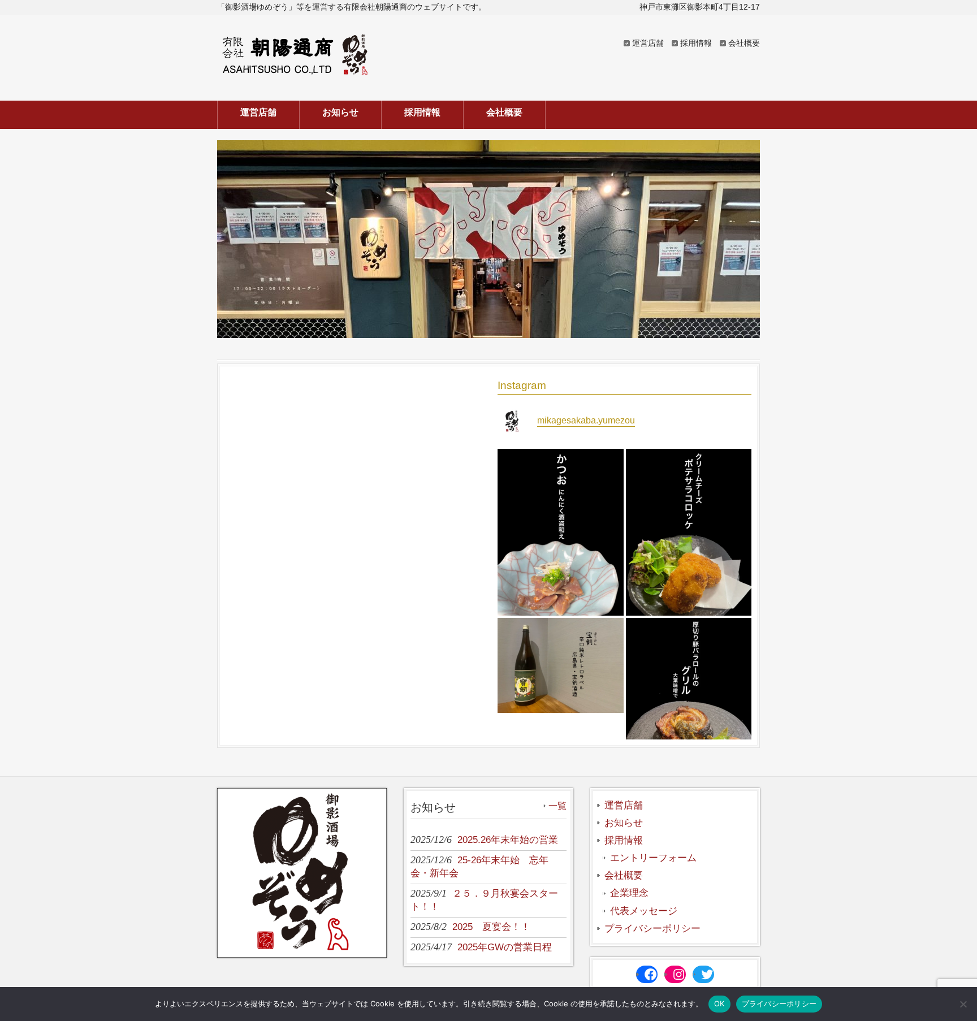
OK (719, 1003)
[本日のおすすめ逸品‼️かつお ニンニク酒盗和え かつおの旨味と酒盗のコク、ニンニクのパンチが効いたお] (561, 532)
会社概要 (744, 42)
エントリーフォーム (653, 858)
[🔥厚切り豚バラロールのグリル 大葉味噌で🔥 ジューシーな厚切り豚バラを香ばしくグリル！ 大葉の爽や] (689, 701)
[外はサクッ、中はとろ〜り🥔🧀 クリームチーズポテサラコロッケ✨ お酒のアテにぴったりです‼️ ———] (689, 532)
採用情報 (696, 42)
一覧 (557, 806)
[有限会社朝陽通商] (295, 71)
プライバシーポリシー (652, 928)
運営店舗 (648, 42)
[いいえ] (963, 1004)
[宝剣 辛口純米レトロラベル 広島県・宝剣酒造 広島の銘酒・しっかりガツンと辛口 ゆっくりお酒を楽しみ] (561, 665)
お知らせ (623, 822)
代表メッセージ (643, 911)
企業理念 (629, 893)
